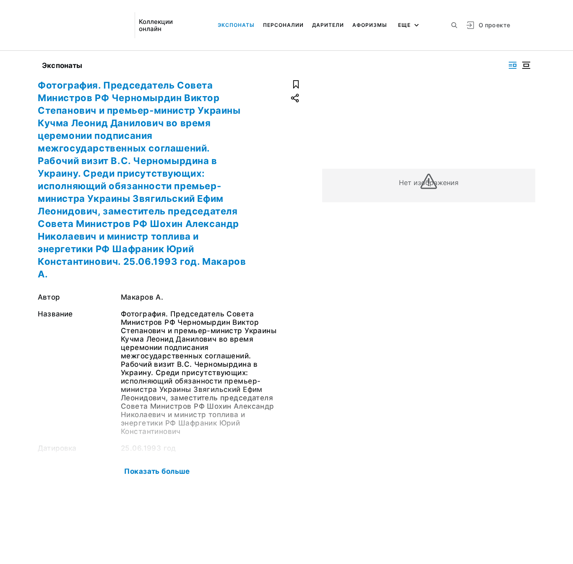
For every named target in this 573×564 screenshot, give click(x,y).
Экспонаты (236, 25)
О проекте (494, 25)
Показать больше (157, 471)
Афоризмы (369, 25)
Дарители (328, 25)
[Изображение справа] (512, 65)
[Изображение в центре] (526, 65)
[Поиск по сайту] (454, 25)
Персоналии (283, 25)
